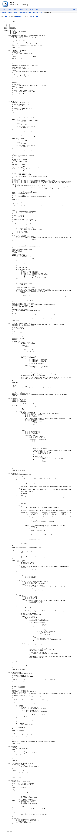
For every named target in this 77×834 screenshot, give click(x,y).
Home (3, 9)
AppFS (13, 2)
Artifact (10, 12)
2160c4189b (34, 16)
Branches (21, 9)
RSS (11, 831)
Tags (26, 9)
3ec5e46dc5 (18, 16)
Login (74, 9)
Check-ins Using (23, 12)
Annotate (4, 12)
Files (15, 9)
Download (35, 12)
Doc (30, 12)
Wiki (37, 9)
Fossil (8, 831)
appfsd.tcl (6, 16)
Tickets (31, 9)
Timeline (9, 9)
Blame (15, 12)
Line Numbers (48, 12)
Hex (41, 12)
